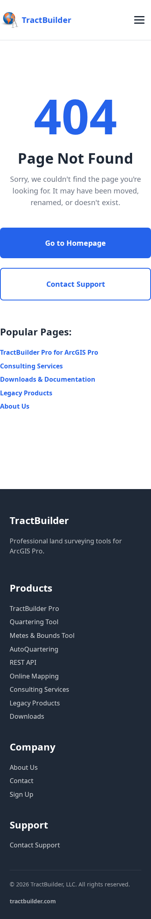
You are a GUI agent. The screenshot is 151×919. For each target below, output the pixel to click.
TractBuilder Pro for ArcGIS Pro (49, 352)
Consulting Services (31, 366)
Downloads (27, 716)
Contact (21, 780)
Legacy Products (26, 393)
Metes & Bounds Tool (42, 635)
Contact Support (75, 284)
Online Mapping (34, 676)
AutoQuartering (34, 649)
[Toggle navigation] (139, 20)
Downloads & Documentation (47, 379)
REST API (23, 662)
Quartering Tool (34, 621)
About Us (14, 406)
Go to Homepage (75, 243)
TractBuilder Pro (34, 608)
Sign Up (21, 794)
